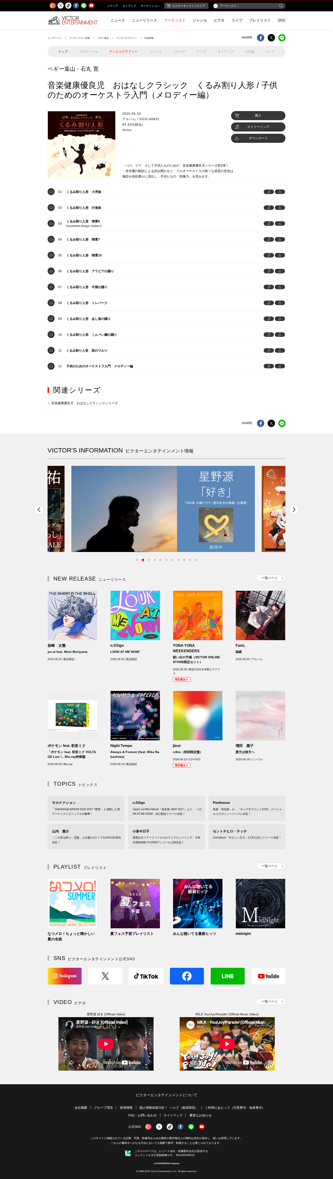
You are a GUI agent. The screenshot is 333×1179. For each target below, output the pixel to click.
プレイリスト (260, 20)
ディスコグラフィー (126, 38)
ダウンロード (258, 138)
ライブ (237, 20)
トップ (63, 51)
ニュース (118, 20)
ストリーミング (258, 127)
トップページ (54, 38)
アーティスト (175, 20)
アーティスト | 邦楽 (80, 38)
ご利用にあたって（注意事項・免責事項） (235, 1107)
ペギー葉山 (103, 38)
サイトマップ (173, 1115)
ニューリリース (144, 20)
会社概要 (81, 1107)
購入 (258, 115)
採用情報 (126, 1107)
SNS (281, 20)
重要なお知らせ (200, 1115)
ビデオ (219, 20)
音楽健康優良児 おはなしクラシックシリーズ (84, 403)
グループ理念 (103, 1107)
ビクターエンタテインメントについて (166, 1095)
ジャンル (200, 20)
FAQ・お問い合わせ (142, 1115)
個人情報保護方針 (152, 1107)
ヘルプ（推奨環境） (183, 1107)
